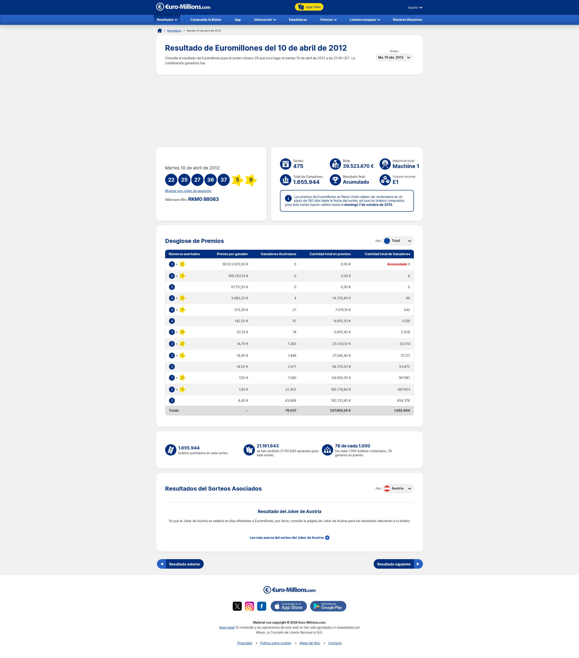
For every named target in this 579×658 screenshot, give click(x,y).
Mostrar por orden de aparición (188, 191)
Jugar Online (313, 7)
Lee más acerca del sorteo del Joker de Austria (287, 538)
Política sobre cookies (275, 643)
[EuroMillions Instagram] (249, 607)
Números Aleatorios (407, 19)
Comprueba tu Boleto (205, 19)
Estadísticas (298, 19)
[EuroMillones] (183, 9)
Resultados (165, 19)
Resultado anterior (184, 564)
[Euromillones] (159, 30)
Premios (326, 19)
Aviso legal (226, 627)
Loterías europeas (363, 19)
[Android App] (328, 606)
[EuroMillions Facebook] (261, 607)
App (238, 19)
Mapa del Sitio (310, 643)
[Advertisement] (289, 111)
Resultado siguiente (394, 564)
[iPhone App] (289, 606)
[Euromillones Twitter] (237, 607)
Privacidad (244, 643)
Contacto (335, 643)
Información (263, 19)
